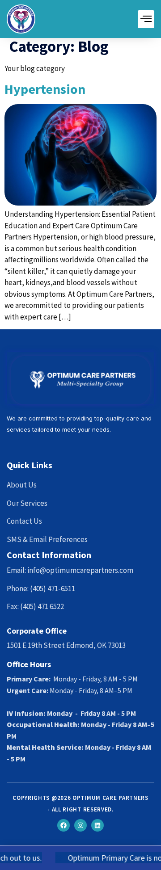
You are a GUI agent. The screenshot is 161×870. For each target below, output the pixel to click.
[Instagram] (80, 825)
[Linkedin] (97, 825)
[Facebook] (63, 825)
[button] (146, 19)
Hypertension (44, 88)
